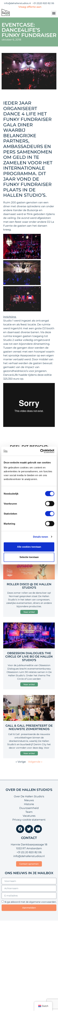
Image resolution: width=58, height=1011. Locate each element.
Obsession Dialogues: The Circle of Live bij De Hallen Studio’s (29, 656)
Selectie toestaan (29, 557)
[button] (53, 13)
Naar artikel (29, 612)
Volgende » (35, 761)
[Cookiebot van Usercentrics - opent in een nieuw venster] (41, 451)
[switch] (49, 503)
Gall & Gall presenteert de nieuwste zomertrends (29, 727)
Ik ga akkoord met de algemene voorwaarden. (30, 901)
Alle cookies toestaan (29, 546)
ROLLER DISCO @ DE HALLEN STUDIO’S (29, 586)
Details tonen (40, 536)
